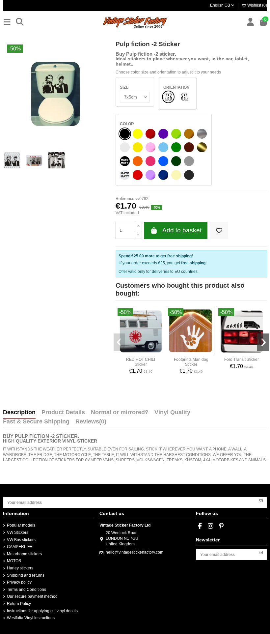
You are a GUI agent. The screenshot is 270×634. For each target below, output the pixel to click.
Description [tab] (19, 413)
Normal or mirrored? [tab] (119, 413)
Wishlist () (256, 5)
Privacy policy (19, 582)
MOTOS (14, 561)
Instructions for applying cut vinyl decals (42, 611)
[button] (119, 342)
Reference (125, 198)
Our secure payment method (32, 596)
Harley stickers (20, 568)
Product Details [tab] (63, 413)
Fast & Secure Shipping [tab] (36, 422)
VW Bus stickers (21, 539)
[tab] (90, 423)
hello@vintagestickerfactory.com (134, 552)
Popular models (21, 525)
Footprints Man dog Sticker (191, 361)
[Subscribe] (261, 500)
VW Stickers (17, 532)
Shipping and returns (25, 575)
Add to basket (182, 230)
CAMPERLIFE (19, 546)
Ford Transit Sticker (241, 359)
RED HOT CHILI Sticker (140, 361)
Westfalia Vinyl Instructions (31, 618)
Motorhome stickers (24, 554)
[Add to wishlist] (219, 230)
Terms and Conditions (26, 589)
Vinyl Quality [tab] (172, 413)
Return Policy (19, 603)
